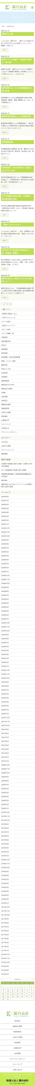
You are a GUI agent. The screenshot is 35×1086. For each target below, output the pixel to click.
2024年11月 (5, 579)
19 (17, 993)
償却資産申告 (6, 341)
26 (17, 996)
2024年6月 (5, 599)
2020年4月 (5, 796)
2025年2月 (5, 568)
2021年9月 (5, 729)
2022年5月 (5, 698)
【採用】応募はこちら (9, 314)
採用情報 (4, 349)
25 (12, 996)
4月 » (32, 979)
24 (8, 996)
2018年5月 (5, 887)
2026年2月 (5, 520)
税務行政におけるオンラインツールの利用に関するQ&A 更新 (17, 485)
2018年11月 (5, 864)
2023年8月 (5, 639)
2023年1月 (5, 666)
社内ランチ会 (6, 369)
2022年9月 (5, 682)
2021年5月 (5, 745)
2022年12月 (5, 670)
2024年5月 (5, 603)
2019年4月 (5, 844)
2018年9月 (5, 871)
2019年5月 (5, 840)
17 (8, 993)
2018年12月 (5, 860)
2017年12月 (5, 907)
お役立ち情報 (6, 412)
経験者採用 (5, 381)
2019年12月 (5, 812)
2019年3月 (5, 848)
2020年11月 (5, 769)
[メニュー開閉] (32, 7)
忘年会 (3, 345)
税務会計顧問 (6, 404)
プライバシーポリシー (9, 432)
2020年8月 (5, 781)
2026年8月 (5, 497)
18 (12, 993)
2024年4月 (5, 607)
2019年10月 (5, 820)
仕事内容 (4, 337)
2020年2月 (5, 804)
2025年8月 (5, 544)
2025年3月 (5, 564)
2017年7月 (5, 927)
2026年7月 (5, 500)
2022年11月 (5, 674)
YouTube (4, 442)
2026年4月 (5, 512)
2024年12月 (5, 575)
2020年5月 (5, 793)
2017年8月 (5, 923)
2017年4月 (5, 939)
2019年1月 (5, 856)
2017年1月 (5, 950)
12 (17, 990)
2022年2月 (5, 710)
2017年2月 (5, 946)
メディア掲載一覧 (7, 333)
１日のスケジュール (8, 318)
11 (12, 990)
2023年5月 (5, 650)
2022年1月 (5, 714)
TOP (3, 26)
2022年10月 (5, 678)
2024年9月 (5, 587)
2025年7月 (5, 548)
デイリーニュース (7, 450)
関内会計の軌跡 (6, 389)
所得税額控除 (7, 142)
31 (8, 998)
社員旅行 (4, 377)
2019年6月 (5, 836)
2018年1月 (5, 903)
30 (3, 998)
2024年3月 (5, 611)
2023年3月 (5, 658)
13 (22, 990)
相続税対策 (5, 408)
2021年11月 (5, 721)
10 (8, 990)
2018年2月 (5, 899)
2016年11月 (5, 958)
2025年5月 (5, 556)
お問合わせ (5, 428)
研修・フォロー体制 (8, 361)
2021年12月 (5, 718)
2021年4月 (5, 749)
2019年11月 (5, 816)
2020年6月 (5, 789)
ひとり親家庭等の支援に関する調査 (13, 470)
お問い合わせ (17, 1070)
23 (3, 996)
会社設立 (4, 400)
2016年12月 (5, 954)
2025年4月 (5, 560)
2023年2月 (5, 662)
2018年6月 (5, 883)
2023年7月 (5, 643)
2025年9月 (5, 540)
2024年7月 (5, 595)
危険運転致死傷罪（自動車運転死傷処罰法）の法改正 (17, 475)
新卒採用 (4, 353)
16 (3, 993)
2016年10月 (5, 962)
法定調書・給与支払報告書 (10, 357)
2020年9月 (5, 777)
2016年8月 (5, 970)
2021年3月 (5, 753)
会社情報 (4, 396)
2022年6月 (5, 694)
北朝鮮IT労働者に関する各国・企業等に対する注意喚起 (17, 465)
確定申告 (4, 365)
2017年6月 (5, 931)
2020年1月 (5, 808)
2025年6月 (5, 552)
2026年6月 (5, 504)
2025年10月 (5, 536)
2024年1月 (5, 619)
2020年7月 (5, 785)
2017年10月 (5, 915)
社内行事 (4, 373)
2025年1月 (5, 572)
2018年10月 (5, 868)
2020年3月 (5, 800)
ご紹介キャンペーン (8, 325)
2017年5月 (5, 935)
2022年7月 (5, 690)
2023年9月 (5, 635)
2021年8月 (5, 733)
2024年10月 (5, 583)
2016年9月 (5, 966)
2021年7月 (5, 737)
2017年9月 (5, 919)
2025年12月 (5, 528)
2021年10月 (5, 725)
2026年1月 (5, 524)
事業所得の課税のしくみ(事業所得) (16, 116)
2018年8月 (5, 875)
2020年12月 (5, 765)
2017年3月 (5, 943)
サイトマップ (6, 424)
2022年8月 (5, 686)
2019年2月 (5, 852)
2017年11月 (5, 911)
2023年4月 (5, 654)
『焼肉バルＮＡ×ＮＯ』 (12, 224)
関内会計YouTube (7, 385)
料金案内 (4, 416)
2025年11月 (5, 532)
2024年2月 (5, 615)
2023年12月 (5, 623)
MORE (4, 50)
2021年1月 (5, 761)
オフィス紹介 (6, 321)
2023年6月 (5, 646)
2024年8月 (5, 591)
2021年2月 (5, 757)
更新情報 (4, 454)
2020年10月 (5, 773)
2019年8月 (5, 828)
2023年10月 (5, 631)
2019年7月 (5, 832)
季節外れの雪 (7, 34)
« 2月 (3, 979)
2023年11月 (5, 627)
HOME (3, 393)
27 (22, 996)
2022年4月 (5, 702)
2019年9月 (5, 824)
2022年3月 (5, 706)
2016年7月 (5, 974)
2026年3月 (5, 516)
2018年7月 (5, 879)
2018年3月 (5, 895)
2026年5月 (5, 508)
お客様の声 (5, 420)
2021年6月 (5, 741)
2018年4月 (5, 891)
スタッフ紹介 (6, 329)
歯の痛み (4, 480)
